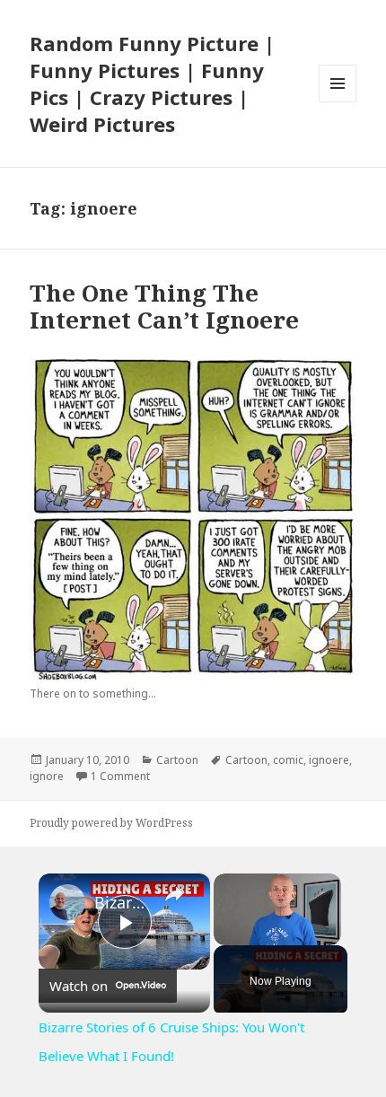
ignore (47, 776)
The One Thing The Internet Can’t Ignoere (164, 306)
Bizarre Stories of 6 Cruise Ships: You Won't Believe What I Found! (121, 902)
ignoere (329, 760)
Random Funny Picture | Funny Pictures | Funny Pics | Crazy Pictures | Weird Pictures (152, 83)
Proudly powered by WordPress (111, 822)
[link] (67, 902)
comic (288, 760)
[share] (174, 894)
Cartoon (177, 760)
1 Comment (120, 776)
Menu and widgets (338, 101)
